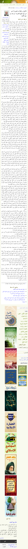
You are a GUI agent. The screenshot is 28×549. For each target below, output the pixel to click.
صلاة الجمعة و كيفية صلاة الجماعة (19, 296)
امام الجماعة (6, 34)
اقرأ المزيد (1, 538)
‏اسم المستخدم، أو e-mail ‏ (23, 347)
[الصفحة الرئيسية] (14, 3)
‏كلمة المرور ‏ (25, 353)
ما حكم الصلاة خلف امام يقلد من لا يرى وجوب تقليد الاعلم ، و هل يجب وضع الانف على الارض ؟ (14, 292)
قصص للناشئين (24, 331)
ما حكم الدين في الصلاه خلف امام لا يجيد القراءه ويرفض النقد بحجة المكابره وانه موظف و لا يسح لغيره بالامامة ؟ (14, 299)
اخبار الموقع (24, 342)
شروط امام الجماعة (5, 36)
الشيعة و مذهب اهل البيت (5, 28)
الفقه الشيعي (6, 38)
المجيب (23, 4)
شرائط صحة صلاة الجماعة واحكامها (19, 289)
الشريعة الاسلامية (5, 25)
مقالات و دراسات (12, 4)
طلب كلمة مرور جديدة (23, 360)
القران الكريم (24, 314)
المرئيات (19, 339)
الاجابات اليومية (23, 324)
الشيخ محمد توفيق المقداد (5, 17)
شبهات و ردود (6, 4)
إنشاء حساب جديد (24, 358)
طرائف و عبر (24, 337)
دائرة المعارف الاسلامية (24, 317)
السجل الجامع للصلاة (6, 41)
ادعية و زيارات (18, 4)
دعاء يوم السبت (13, 522)
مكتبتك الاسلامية (23, 329)
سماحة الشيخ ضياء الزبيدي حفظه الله (12, 546)
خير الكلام (25, 339)
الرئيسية (25, 8)
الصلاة (23, 302)
